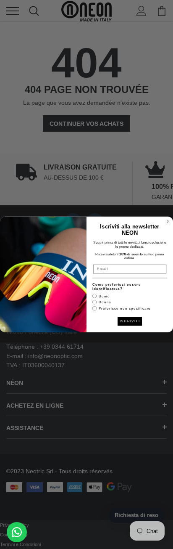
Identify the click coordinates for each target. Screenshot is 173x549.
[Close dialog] (168, 221)
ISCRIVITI (130, 321)
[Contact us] (17, 532)
